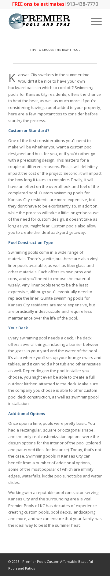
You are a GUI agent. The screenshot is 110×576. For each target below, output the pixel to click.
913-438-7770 (82, 4)
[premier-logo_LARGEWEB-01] (45, 21)
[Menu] (93, 21)
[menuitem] (93, 21)
